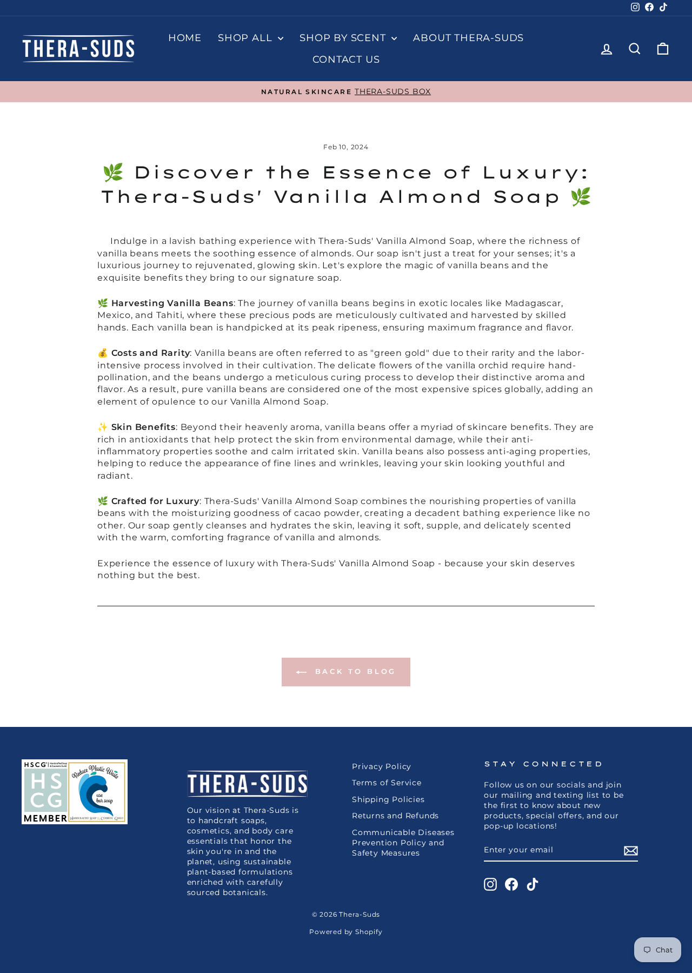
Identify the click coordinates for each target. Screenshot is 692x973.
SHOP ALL (246, 38)
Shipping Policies (388, 799)
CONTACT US (346, 59)
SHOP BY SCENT (344, 38)
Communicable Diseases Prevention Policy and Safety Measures (403, 842)
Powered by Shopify (345, 932)
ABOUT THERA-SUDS (468, 38)
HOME (185, 38)
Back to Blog (354, 671)
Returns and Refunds (395, 815)
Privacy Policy (381, 766)
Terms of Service (387, 782)
